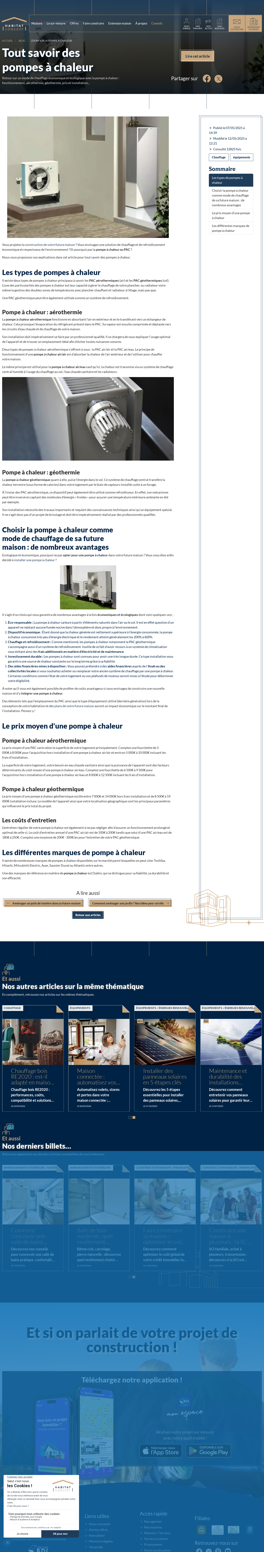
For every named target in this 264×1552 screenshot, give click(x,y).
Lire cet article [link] (198, 56)
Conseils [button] (157, 22)
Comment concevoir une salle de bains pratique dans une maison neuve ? (98, 1236)
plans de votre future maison (74, 706)
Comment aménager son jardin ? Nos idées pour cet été (128, 903)
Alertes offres (98, 1530)
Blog (22, 40)
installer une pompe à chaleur (34, 560)
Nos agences (152, 1521)
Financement (153, 1544)
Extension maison (119, 23)
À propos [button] (141, 22)
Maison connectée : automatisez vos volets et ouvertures (162, 1077)
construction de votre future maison (50, 245)
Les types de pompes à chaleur (227, 180)
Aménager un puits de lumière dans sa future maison (46, 903)
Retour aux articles (88, 915)
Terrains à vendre (156, 1539)
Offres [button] (74, 23)
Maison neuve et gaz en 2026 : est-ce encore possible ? (32, 1077)
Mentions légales (101, 1541)
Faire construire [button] (93, 23)
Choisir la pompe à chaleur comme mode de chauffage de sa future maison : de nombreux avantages (230, 197)
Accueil (7, 40)
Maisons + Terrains (157, 1533)
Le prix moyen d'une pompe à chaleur (231, 215)
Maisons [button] (37, 22)
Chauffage (219, 157)
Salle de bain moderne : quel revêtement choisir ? (161, 1236)
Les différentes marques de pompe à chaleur (230, 228)
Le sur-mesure (56, 23)
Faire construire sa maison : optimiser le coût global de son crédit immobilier (230, 1236)
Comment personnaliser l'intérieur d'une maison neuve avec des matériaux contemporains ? (30, 1236)
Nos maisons (153, 1527)
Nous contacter (99, 1524)
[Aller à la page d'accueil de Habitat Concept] (15, 23)
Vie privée (96, 1547)
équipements (241, 157)
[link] (186, 23)
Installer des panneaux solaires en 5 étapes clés (231, 1077)
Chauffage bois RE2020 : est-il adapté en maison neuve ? (98, 1077)
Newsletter (97, 1535)
